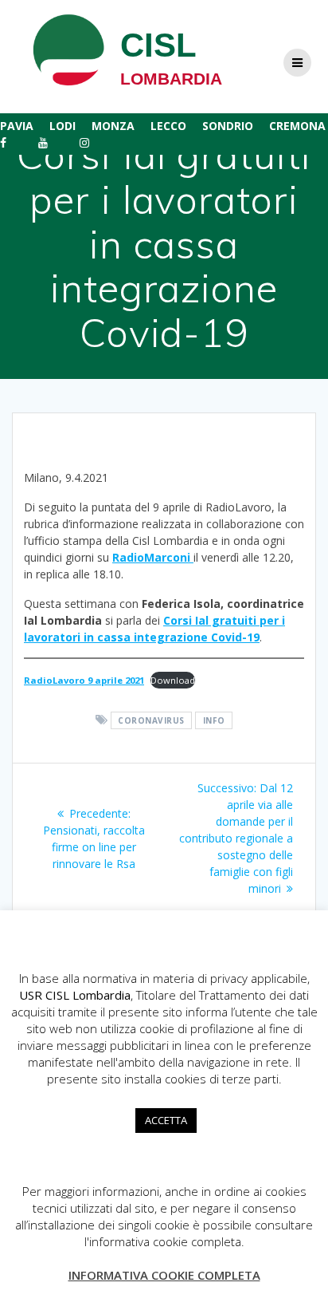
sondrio (227, 125)
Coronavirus (151, 720)
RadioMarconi (152, 557)
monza (113, 125)
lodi (62, 125)
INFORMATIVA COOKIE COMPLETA (164, 1275)
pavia (16, 125)
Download (172, 680)
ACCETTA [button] (166, 1120)
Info (214, 720)
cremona (297, 125)
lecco (168, 125)
